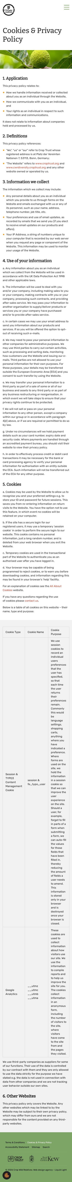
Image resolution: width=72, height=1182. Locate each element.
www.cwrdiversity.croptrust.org (26, 167)
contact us (31, 600)
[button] (6, 1175)
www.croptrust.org (47, 163)
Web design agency (43, 1170)
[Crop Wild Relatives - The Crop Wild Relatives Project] (9, 10)
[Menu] (66, 7)
